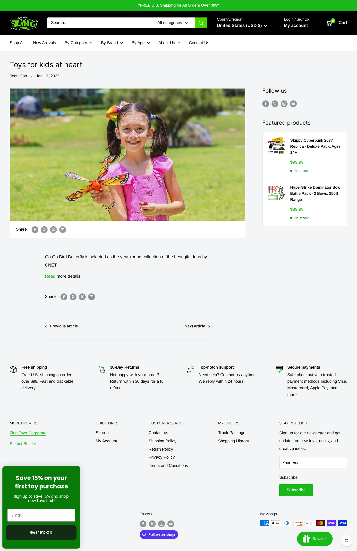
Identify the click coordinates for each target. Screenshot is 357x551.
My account (296, 25)
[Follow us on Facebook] (265, 104)
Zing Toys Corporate (28, 433)
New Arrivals (44, 42)
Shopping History (233, 441)
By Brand (109, 42)
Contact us (158, 432)
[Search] (201, 22)
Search (102, 432)
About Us (166, 42)
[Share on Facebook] (35, 229)
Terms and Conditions (168, 465)
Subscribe (288, 477)
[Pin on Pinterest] (44, 229)
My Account (106, 441)
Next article (195, 326)
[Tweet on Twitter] (53, 229)
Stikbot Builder (23, 443)
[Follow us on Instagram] (284, 104)
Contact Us (199, 42)
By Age (138, 42)
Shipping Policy (163, 441)
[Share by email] (62, 229)
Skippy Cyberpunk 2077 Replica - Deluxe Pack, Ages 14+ (315, 146)
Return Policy (161, 449)
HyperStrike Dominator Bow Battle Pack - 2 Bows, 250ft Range (315, 193)
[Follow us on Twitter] (275, 104)
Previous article (64, 326)
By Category (76, 42)
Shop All (17, 42)
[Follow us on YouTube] (293, 104)
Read (50, 276)
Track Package (231, 432)
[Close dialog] (74, 472)
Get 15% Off (41, 532)
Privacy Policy (162, 457)
